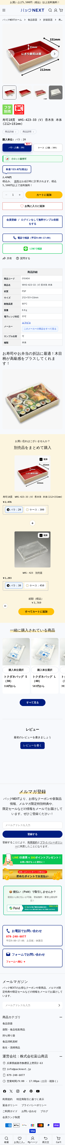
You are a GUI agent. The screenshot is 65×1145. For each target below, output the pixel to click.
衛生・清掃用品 (11, 1047)
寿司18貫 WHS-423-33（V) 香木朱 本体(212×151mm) (32, 496)
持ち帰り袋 (8, 1035)
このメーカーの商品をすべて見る (40, 328)
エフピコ (26, 322)
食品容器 (32, 19)
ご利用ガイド (10, 1111)
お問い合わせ (29, 1111)
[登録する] (59, 1005)
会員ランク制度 (11, 1117)
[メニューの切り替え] (3, 10)
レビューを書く (32, 745)
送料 (16, 181)
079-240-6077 (16, 936)
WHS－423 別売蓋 (32, 572)
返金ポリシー (10, 1105)
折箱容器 (47, 19)
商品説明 (27, 131)
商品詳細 (9, 131)
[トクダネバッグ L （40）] (44, 651)
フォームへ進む (14, 961)
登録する (33, 834)
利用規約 (33, 842)
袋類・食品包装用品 (13, 1029)
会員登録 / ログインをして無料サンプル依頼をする (32, 221)
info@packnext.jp (19, 1069)
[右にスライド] (54, 54)
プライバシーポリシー (34, 1105)
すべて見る (32, 702)
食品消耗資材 (10, 1041)
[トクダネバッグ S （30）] (16, 651)
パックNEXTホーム (12, 19)
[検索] (50, 10)
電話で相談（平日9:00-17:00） (35, 237)
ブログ (44, 1111)
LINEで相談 (36, 248)
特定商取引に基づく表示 (30, 1099)
